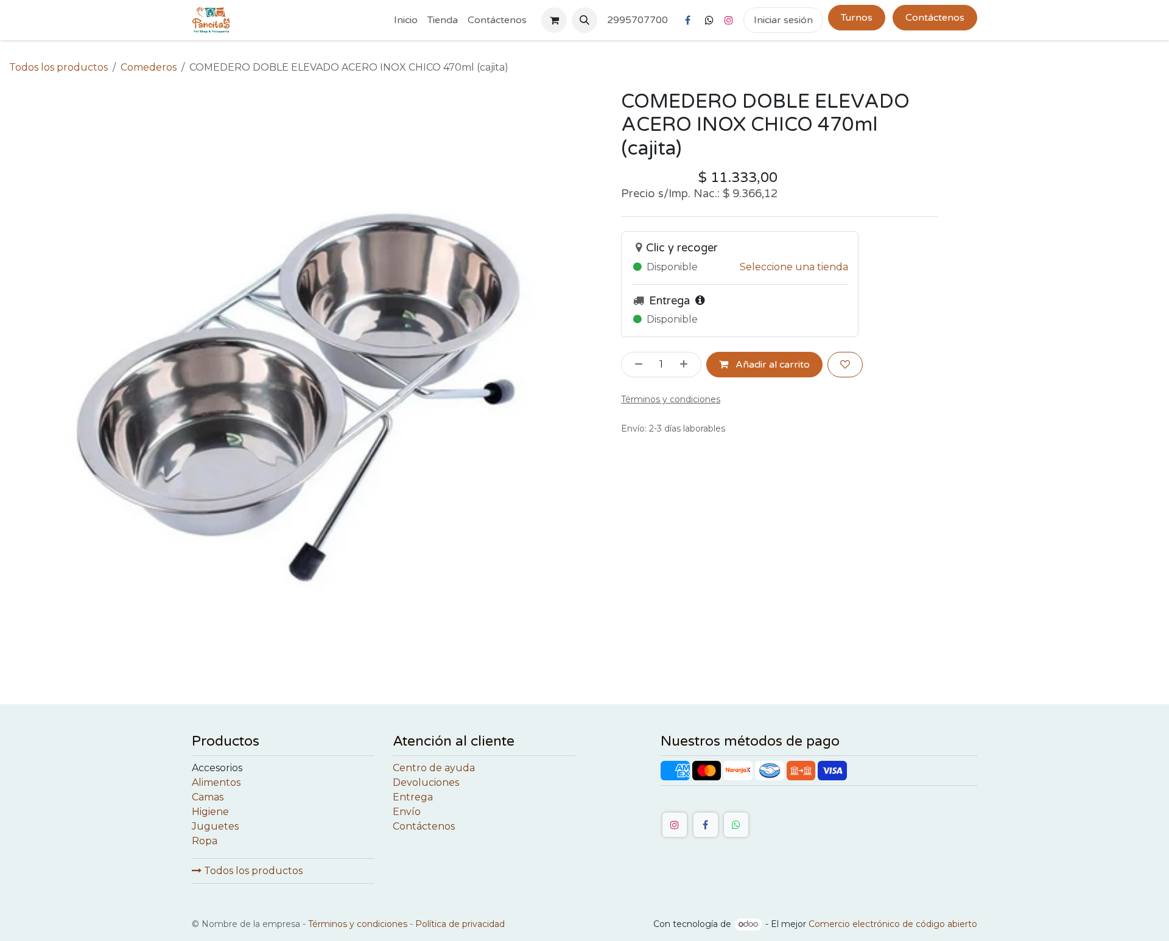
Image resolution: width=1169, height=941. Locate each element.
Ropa (204, 841)
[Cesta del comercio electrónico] (554, 20)
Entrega (413, 797)
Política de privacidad (460, 923)
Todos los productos (252, 870)
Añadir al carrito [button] (771, 365)
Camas (207, 797)
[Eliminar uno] (635, 364)
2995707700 (637, 20)
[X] (709, 20)
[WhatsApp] (736, 825)
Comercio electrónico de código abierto (893, 923)
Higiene (210, 811)
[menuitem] (406, 20)
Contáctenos (934, 18)
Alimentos (216, 782)
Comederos (149, 67)
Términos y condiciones (357, 923)
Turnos (856, 18)
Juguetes (215, 826)
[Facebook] (687, 20)
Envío (407, 811)
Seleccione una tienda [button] (794, 267)
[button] (584, 20)
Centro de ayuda (434, 768)
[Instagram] (729, 20)
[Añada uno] (687, 364)
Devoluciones (426, 782)
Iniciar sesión (783, 20)
